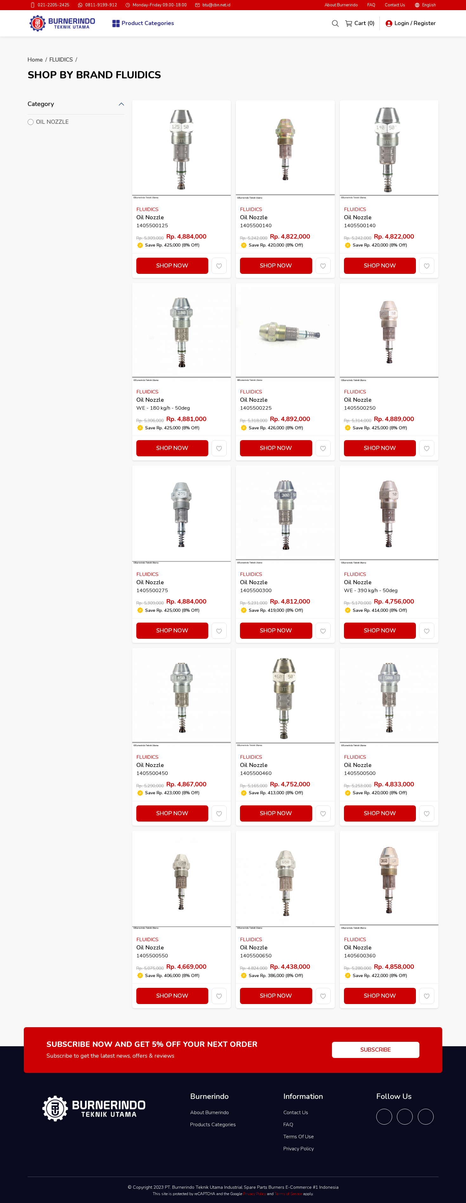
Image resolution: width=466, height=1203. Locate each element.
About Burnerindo (341, 5)
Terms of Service (288, 1193)
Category (41, 104)
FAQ (371, 5)
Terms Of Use (298, 1136)
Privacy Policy (298, 1148)
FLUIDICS (61, 59)
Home (35, 59)
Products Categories (213, 1124)
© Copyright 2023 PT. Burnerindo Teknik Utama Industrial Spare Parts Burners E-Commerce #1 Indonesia (233, 1187)
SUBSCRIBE (375, 1050)
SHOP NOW (172, 265)
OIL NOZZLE (52, 122)
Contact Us (395, 5)
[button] (425, 5)
